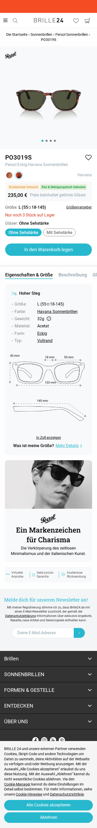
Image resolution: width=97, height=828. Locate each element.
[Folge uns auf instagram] (44, 740)
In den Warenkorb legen (48, 249)
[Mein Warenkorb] (87, 20)
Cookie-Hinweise (29, 794)
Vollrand (45, 340)
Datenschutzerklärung (20, 616)
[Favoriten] (76, 20)
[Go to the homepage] (48, 20)
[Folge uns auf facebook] (35, 740)
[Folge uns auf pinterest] (62, 740)
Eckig (22, 164)
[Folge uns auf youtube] (53, 740)
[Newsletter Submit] (79, 633)
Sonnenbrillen (55, 164)
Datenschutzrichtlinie (67, 794)
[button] (88, 157)
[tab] (48, 659)
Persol (11, 164)
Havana (35, 164)
